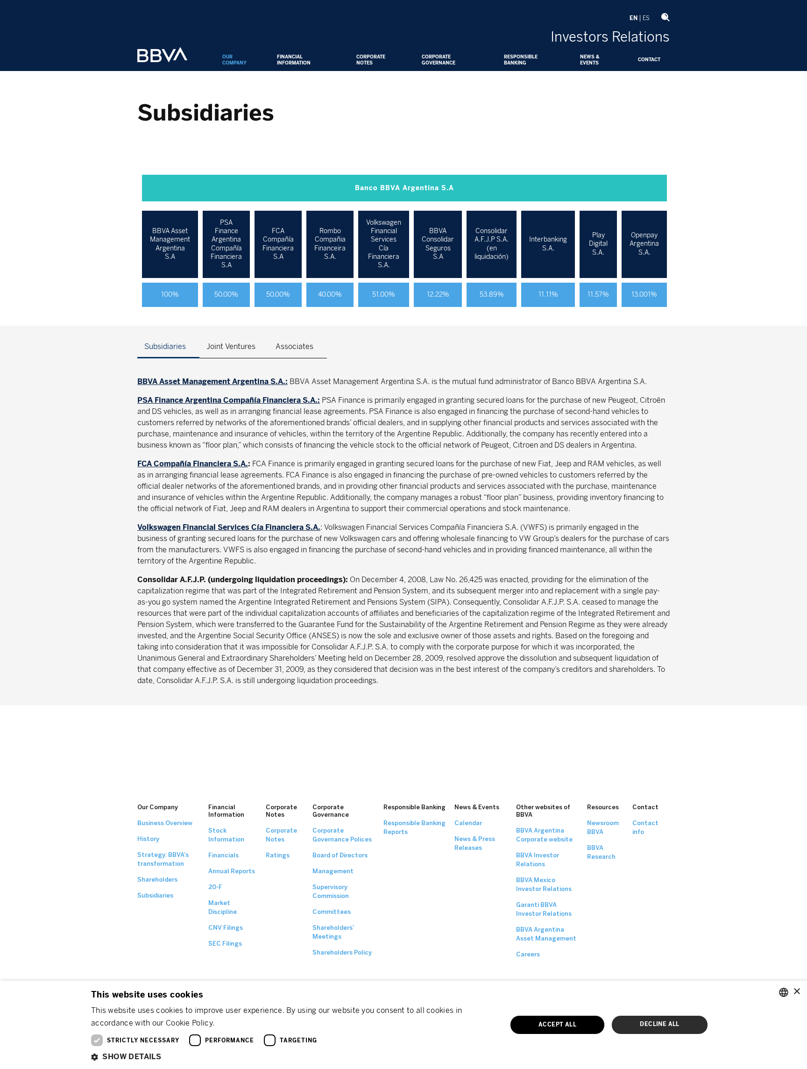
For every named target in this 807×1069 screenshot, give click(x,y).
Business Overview (164, 823)
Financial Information (294, 60)
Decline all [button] (659, 1024)
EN (633, 18)
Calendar (468, 823)
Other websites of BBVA (543, 811)
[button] (292, 1056)
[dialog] (403, 1025)
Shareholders (157, 879)
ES (646, 18)
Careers (528, 954)
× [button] (796, 991)
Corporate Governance (438, 60)
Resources (603, 807)
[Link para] (162, 55)
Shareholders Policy (342, 952)
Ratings (278, 855)
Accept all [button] (557, 1024)
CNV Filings (225, 927)
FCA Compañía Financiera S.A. (192, 463)
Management (333, 871)
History (148, 838)
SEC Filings (225, 943)
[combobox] (783, 992)
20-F (215, 887)
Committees (331, 911)
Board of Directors (340, 855)
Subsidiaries (155, 895)
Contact (649, 60)
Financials (223, 855)
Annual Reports (231, 871)
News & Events (589, 60)
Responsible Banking (521, 60)
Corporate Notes (370, 60)
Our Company (234, 60)
